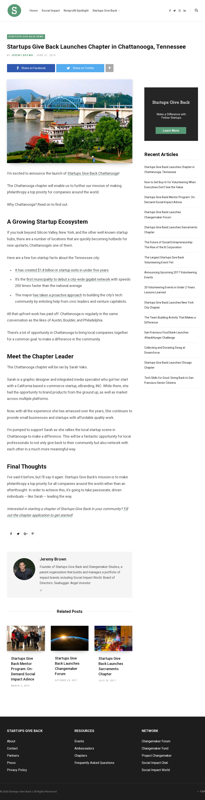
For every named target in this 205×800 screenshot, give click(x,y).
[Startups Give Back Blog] (14, 11)
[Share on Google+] (25, 533)
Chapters (80, 755)
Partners (13, 755)
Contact (12, 748)
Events (79, 741)
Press (11, 763)
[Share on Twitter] (18, 533)
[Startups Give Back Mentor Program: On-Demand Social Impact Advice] (26, 638)
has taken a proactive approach (57, 295)
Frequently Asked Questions (94, 763)
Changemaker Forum (156, 741)
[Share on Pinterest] (32, 533)
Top (202, 791)
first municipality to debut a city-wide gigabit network (68, 279)
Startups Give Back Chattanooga (93, 173)
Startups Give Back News (26, 36)
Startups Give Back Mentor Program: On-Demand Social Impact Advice (23, 668)
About (11, 741)
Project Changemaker (157, 755)
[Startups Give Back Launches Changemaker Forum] (70, 638)
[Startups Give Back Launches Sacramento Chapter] (113, 638)
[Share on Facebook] (11, 533)
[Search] (194, 10)
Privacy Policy (17, 770)
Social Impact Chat (155, 763)
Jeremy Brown (22, 55)
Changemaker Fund (155, 748)
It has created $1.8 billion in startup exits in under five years (62, 270)
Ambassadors (84, 748)
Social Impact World (156, 770)
